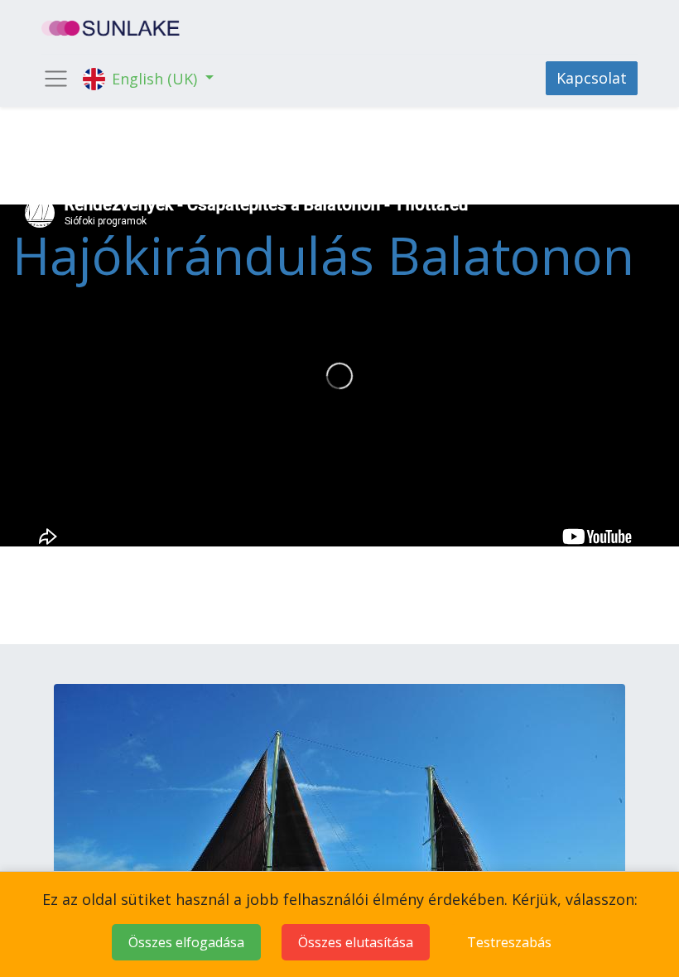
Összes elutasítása (355, 942)
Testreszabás (509, 942)
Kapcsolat (591, 78)
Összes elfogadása (186, 942)
